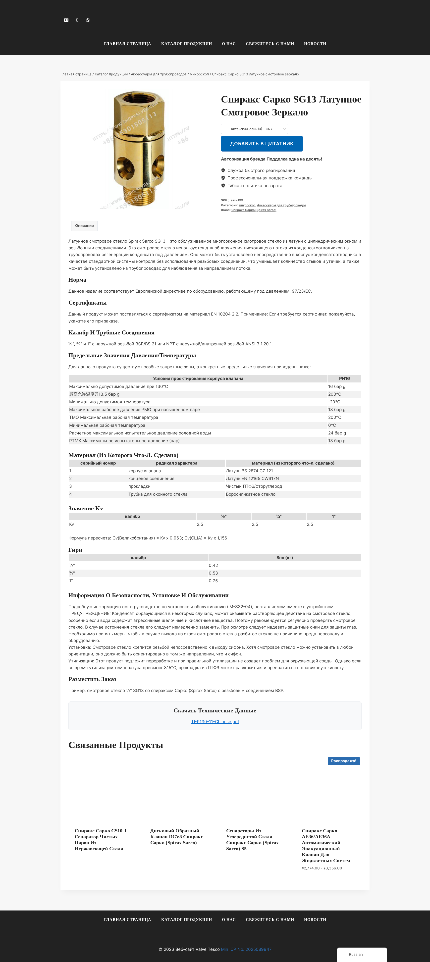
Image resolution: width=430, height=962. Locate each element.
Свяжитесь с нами (270, 44)
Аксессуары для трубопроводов (281, 205)
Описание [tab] (84, 225)
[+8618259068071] (88, 20)
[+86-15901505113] (77, 20)
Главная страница (127, 44)
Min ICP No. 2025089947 (246, 949)
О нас (229, 44)
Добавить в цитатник (262, 144)
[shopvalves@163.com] (66, 20)
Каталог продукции (186, 44)
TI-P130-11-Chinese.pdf (215, 721)
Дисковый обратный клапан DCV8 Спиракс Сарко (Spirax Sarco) (176, 836)
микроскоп (247, 205)
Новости (315, 44)
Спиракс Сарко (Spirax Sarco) (253, 210)
